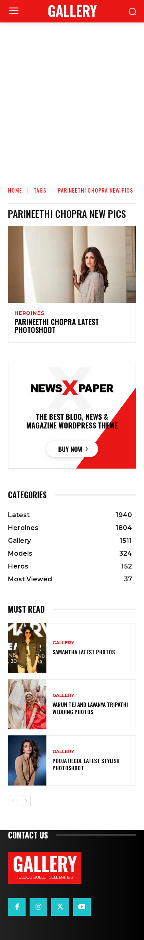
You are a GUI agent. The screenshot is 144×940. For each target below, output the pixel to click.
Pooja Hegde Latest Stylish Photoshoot (86, 764)
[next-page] (26, 801)
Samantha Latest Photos (83, 652)
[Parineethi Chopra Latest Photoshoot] (72, 264)
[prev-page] (13, 801)
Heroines (29, 313)
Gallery (63, 643)
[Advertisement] (72, 98)
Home (15, 190)
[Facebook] (17, 907)
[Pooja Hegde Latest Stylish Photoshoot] (27, 760)
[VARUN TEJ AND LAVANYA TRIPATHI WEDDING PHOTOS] (27, 704)
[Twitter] (60, 907)
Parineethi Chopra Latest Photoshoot (56, 326)
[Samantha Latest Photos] (27, 648)
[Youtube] (82, 907)
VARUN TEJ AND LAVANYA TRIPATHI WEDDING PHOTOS (90, 708)
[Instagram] (38, 907)
